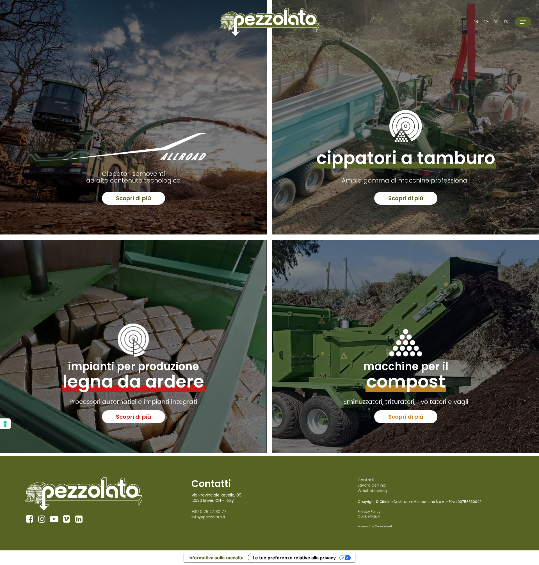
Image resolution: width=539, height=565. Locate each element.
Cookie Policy (369, 516)
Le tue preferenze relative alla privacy (294, 558)
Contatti (366, 480)
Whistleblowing (372, 490)
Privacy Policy (369, 511)
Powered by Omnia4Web (375, 526)
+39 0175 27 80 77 (209, 511)
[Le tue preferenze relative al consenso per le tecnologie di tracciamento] (5, 423)
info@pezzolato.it (208, 517)
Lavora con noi (372, 485)
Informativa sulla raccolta (215, 558)
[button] (523, 22)
